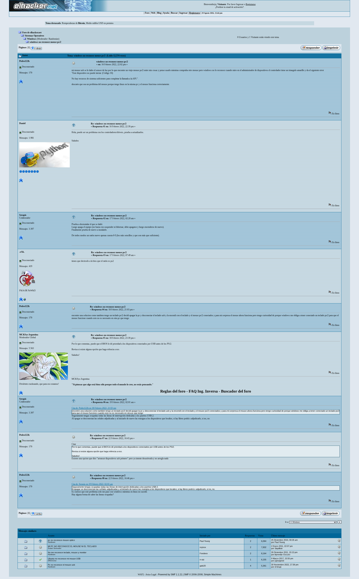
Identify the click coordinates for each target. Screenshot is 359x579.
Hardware (51, 542)
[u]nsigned (279, 561)
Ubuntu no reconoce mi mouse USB (64, 559)
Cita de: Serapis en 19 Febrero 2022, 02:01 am (92, 484)
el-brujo (278, 567)
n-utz (202, 559)
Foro (147, 13)
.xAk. (21, 252)
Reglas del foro (172, 391)
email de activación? (235, 7)
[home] (24, 300)
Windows (31, 39)
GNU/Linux (52, 561)
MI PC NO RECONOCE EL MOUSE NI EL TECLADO (72, 546)
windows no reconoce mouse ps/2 (45, 42)
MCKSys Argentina (28, 334)
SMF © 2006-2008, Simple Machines (202, 574)
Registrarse (194, 13)
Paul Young (205, 541)
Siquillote (279, 548)
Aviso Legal (150, 574)
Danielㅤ (22, 123)
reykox (203, 547)
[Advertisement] (140, 99)
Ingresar (239, 4)
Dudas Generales (54, 548)
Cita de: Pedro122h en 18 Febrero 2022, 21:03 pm (94, 408)
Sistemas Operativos (34, 35)
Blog (159, 13)
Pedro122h (24, 61)
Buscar (174, 13)
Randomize (54, 39)
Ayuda (166, 13)
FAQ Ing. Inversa (203, 391)
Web (153, 13)
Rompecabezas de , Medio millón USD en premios (87, 23)
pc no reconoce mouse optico (61, 540)
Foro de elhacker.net (32, 32)
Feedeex (204, 553)
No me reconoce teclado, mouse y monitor (67, 552)
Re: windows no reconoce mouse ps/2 (108, 123)
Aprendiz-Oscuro (282, 554)
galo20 (203, 566)
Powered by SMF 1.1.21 (170, 574)
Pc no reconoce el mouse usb (61, 565)
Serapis (22, 215)
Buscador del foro (236, 391)
